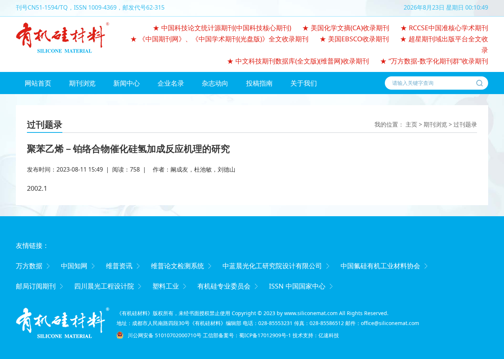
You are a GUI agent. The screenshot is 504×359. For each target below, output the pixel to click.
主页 (411, 124)
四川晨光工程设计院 (104, 286)
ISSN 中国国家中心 (297, 286)
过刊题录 (465, 124)
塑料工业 (165, 286)
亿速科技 (328, 335)
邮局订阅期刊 (36, 286)
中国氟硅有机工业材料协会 (380, 265)
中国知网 (74, 265)
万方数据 (29, 265)
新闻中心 (126, 83)
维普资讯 (119, 265)
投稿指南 (259, 83)
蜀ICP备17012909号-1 (265, 335)
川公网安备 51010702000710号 (164, 335)
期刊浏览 (82, 83)
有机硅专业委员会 (224, 286)
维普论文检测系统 (177, 265)
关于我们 (303, 83)
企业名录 (171, 83)
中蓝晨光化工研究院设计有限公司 (272, 265)
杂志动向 (215, 83)
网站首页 (38, 83)
